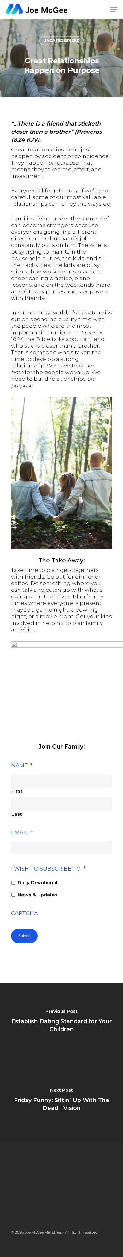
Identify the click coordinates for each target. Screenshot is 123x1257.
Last (16, 814)
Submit (24, 936)
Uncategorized (61, 40)
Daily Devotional (37, 882)
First (17, 791)
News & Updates (37, 895)
